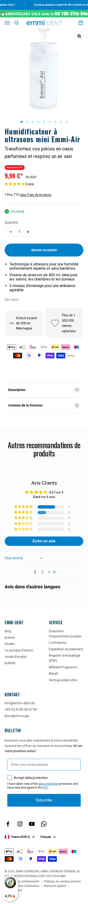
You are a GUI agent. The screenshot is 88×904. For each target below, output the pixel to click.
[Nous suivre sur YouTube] (32, 824)
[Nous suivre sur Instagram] (20, 824)
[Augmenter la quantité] (28, 232)
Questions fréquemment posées (65, 633)
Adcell (53, 673)
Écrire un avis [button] (44, 541)
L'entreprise (57, 642)
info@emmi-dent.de (20, 703)
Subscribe (44, 800)
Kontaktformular (17, 716)
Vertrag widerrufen (63, 680)
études (10, 644)
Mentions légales (55, 886)
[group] (44, 390)
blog (8, 631)
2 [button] (42, 572)
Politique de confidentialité (22, 881)
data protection (48, 783)
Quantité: (11, 222)
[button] (15, 184)
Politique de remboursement (62, 881)
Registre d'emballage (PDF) (64, 658)
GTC (45, 787)
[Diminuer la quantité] (11, 232)
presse (10, 637)
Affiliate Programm (63, 667)
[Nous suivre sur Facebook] (8, 824)
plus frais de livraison (35, 195)
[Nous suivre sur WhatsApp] (44, 824)
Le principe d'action (19, 650)
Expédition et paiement (66, 649)
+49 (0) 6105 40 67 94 (21, 709)
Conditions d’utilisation (24, 886)
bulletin (10, 663)
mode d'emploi (16, 657)
